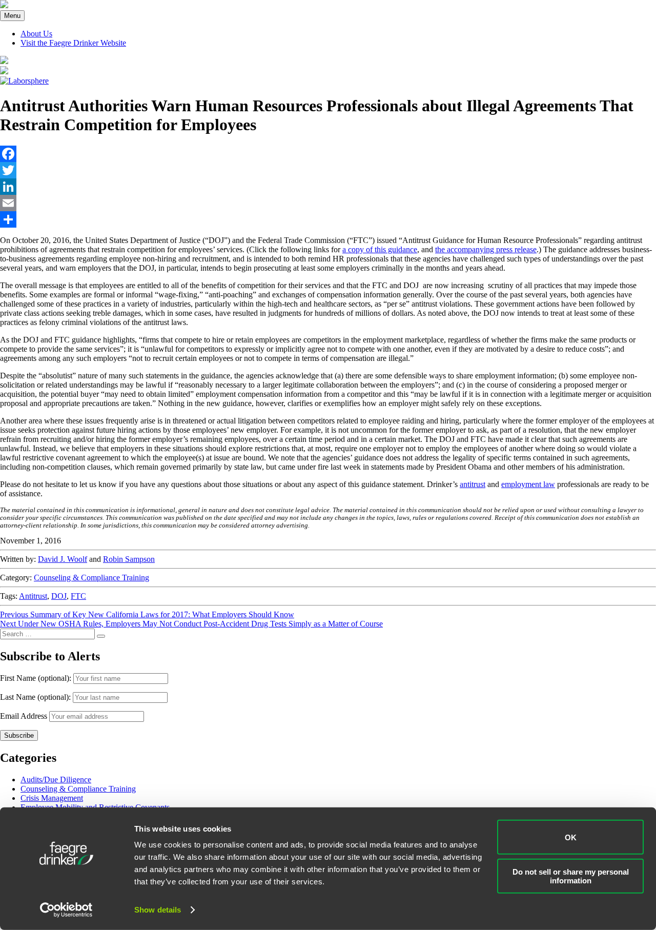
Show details (157, 909)
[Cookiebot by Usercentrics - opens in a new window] (66, 910)
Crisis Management (51, 798)
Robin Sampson (129, 559)
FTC (78, 596)
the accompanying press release (486, 249)
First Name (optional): (36, 678)
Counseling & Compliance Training (91, 577)
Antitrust (33, 596)
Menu (12, 15)
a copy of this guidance (379, 249)
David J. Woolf (62, 559)
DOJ (59, 596)
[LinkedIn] (328, 186)
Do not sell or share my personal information (570, 875)
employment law (528, 484)
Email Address (23, 716)
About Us (36, 33)
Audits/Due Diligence (55, 779)
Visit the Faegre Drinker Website (73, 42)
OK (571, 837)
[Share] (328, 219)
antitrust (472, 484)
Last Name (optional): (36, 697)
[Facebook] (328, 154)
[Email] (328, 203)
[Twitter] (328, 170)
